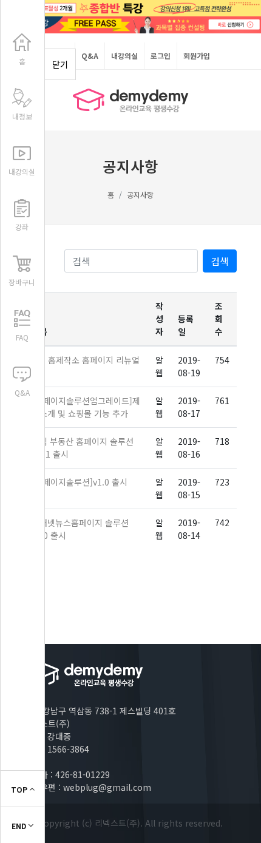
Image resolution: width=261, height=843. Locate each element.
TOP (20, 789)
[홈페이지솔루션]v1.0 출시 (79, 482)
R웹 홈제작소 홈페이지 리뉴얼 (86, 360)
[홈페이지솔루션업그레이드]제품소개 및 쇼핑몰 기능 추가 (86, 406)
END (20, 826)
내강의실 (124, 55)
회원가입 (196, 55)
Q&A (89, 55)
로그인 (161, 55)
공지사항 (140, 194)
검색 (220, 261)
